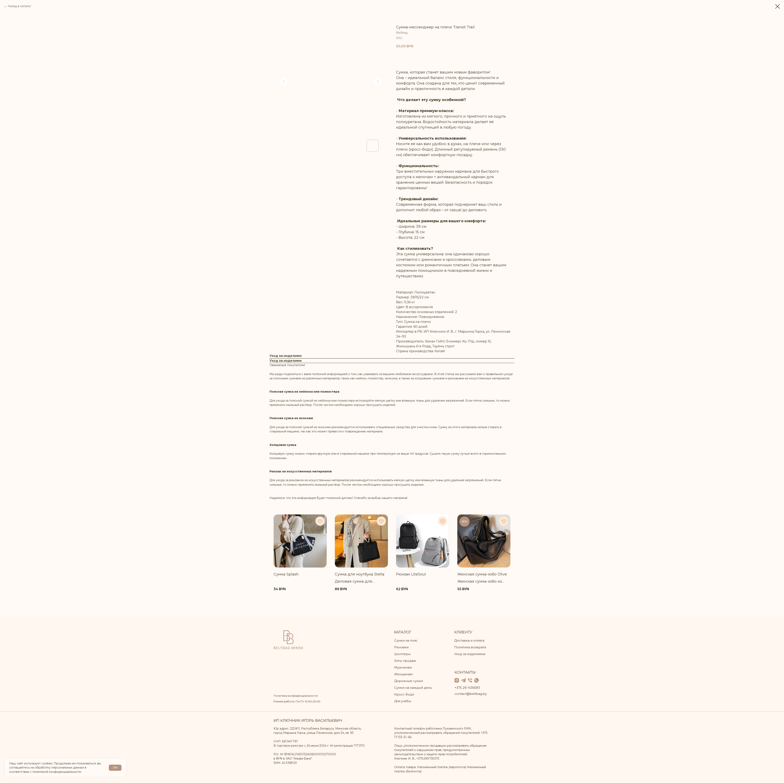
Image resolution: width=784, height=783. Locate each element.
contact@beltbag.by (470, 694)
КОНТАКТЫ (465, 672)
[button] (426, 57)
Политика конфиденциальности (296, 695)
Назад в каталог (19, 6)
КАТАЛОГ (402, 632)
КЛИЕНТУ (463, 632)
